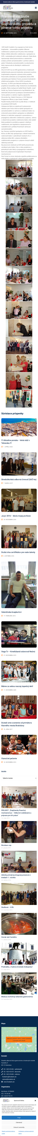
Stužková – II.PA (7, 907)
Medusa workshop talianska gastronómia (17, 996)
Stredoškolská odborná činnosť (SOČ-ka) (18, 479)
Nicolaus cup (6, 845)
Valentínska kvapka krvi (11, 612)
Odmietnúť (19, 1122)
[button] (35, 1100)
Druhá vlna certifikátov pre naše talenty (18, 552)
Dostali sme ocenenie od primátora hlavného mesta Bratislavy (16, 724)
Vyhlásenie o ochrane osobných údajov (26, 1132)
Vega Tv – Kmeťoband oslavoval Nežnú (18, 651)
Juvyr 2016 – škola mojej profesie (16, 516)
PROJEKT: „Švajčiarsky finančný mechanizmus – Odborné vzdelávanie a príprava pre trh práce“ (16, 813)
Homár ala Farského (9, 937)
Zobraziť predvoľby (19, 1127)
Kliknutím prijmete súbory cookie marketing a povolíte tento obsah (19, 1039)
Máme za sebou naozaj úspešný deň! (17, 686)
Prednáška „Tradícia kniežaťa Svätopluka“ (17, 967)
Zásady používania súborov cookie (8, 1132)
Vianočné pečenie (9, 758)
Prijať (19, 1117)
